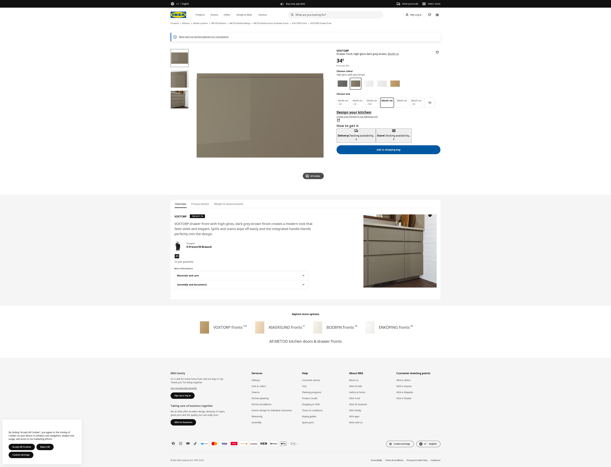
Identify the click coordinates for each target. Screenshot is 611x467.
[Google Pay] (293, 443)
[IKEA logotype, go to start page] (178, 15)
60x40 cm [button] (393, 53)
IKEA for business (358, 404)
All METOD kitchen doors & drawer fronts (305, 341)
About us (353, 380)
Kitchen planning (260, 398)
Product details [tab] (200, 204)
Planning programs (311, 392)
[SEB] (264, 443)
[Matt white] (382, 84)
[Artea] (273, 443)
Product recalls (309, 398)
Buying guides (309, 416)
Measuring (257, 416)
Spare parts (308, 422)
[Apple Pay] (283, 443)
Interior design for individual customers (272, 410)
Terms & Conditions (312, 410)
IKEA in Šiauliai (403, 398)
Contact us (435, 460)
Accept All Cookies (21, 447)
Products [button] (200, 14)
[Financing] (204, 443)
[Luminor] (254, 443)
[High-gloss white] (369, 84)
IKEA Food (354, 398)
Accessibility (376, 460)
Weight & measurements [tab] (228, 204)
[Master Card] (214, 443)
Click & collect (259, 386)
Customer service (311, 380)
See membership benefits (184, 388)
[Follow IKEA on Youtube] (188, 443)
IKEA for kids (355, 386)
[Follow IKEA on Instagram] (180, 443)
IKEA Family (355, 410)
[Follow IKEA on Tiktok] (195, 443)
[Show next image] (320, 115)
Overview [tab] (180, 204)
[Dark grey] (342, 84)
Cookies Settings (21, 454)
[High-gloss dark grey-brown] (356, 84)
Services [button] (262, 14)
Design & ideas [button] (244, 14)
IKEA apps (354, 416)
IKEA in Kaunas (404, 386)
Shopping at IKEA (311, 404)
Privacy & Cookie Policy (417, 460)
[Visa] (224, 443)
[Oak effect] (395, 84)
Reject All (45, 447)
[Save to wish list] (437, 52)
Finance (256, 392)
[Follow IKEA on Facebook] (173, 443)
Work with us (356, 422)
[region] (260, 115)
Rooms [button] (214, 14)
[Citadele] (234, 443)
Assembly (256, 422)
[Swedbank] (244, 443)
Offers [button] (227, 14)
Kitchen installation (261, 404)
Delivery (256, 380)
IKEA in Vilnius (403, 380)
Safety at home (357, 392)
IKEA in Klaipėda (404, 392)
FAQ (304, 386)
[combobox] (334, 15)
